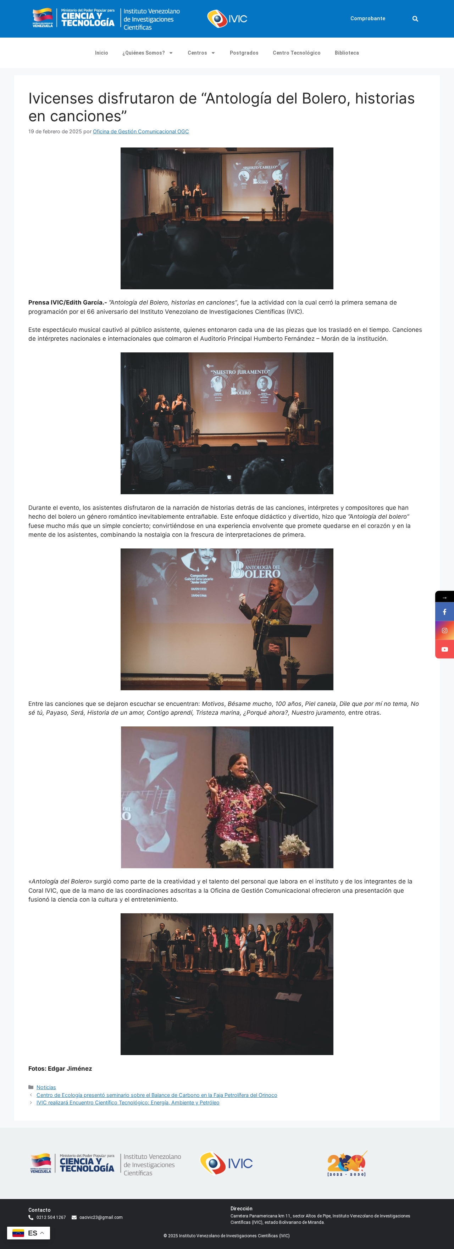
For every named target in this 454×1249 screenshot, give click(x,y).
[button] (415, 18)
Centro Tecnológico (297, 53)
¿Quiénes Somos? (143, 53)
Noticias (46, 1087)
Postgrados (244, 53)
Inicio (101, 53)
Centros (197, 53)
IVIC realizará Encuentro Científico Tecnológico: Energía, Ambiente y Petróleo (128, 1102)
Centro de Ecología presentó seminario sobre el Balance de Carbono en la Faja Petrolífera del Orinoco (157, 1095)
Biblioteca (347, 53)
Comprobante (367, 18)
